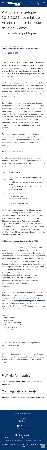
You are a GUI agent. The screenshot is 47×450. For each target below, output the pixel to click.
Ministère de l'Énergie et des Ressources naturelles (23, 397)
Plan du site (38, 438)
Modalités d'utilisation (22, 435)
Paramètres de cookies (14, 441)
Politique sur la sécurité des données (18, 438)
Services (22, 421)
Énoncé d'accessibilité (33, 441)
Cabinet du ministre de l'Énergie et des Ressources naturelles (22, 383)
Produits (23, 416)
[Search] (44, 3)
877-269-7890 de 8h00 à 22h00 (23, 427)
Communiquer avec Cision (23, 413)
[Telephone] (38, 3)
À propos (23, 418)
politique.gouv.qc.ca (32, 300)
